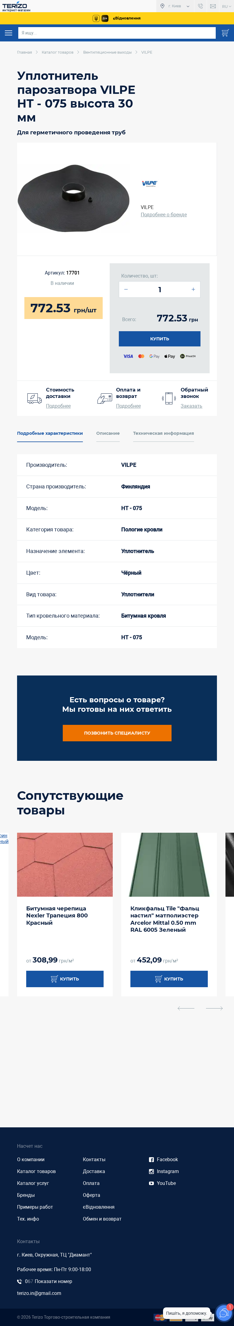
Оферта (91, 1195)
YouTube (166, 1183)
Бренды (26, 1195)
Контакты (94, 1159)
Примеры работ (35, 1207)
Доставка (94, 1171)
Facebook (167, 1159)
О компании (30, 1159)
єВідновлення (99, 1207)
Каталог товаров (36, 1171)
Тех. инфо (28, 1219)
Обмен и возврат (102, 1219)
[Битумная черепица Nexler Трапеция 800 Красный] (65, 865)
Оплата (91, 1183)
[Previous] (186, 1008)
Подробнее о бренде (164, 215)
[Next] (214, 1008)
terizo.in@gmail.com (39, 1293)
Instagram (168, 1171)
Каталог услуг (33, 1183)
